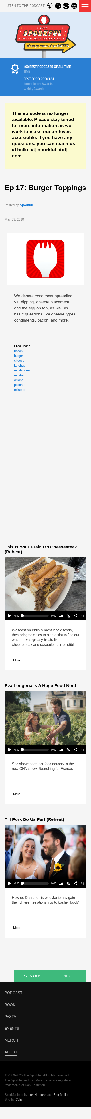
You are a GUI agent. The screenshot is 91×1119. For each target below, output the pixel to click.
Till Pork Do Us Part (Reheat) (34, 819)
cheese (19, 360)
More (16, 660)
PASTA (10, 1016)
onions (18, 380)
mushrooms (22, 370)
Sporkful (26, 205)
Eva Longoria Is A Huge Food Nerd (40, 685)
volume (61, 616)
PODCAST (13, 993)
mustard (19, 375)
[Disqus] (45, 467)
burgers (19, 356)
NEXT (68, 976)
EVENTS (12, 1028)
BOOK (10, 1005)
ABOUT (11, 1052)
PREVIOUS (31, 976)
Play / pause (9, 616)
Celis (19, 1099)
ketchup (19, 365)
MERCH (11, 1040)
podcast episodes (20, 387)
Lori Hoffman (37, 1094)
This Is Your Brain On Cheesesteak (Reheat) (41, 549)
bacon (18, 351)
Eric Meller (60, 1094)
